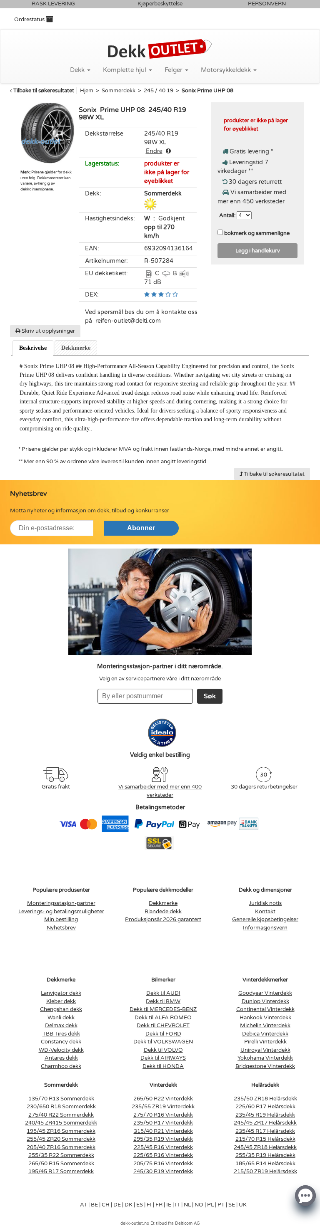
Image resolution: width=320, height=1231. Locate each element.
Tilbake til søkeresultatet (43, 90)
